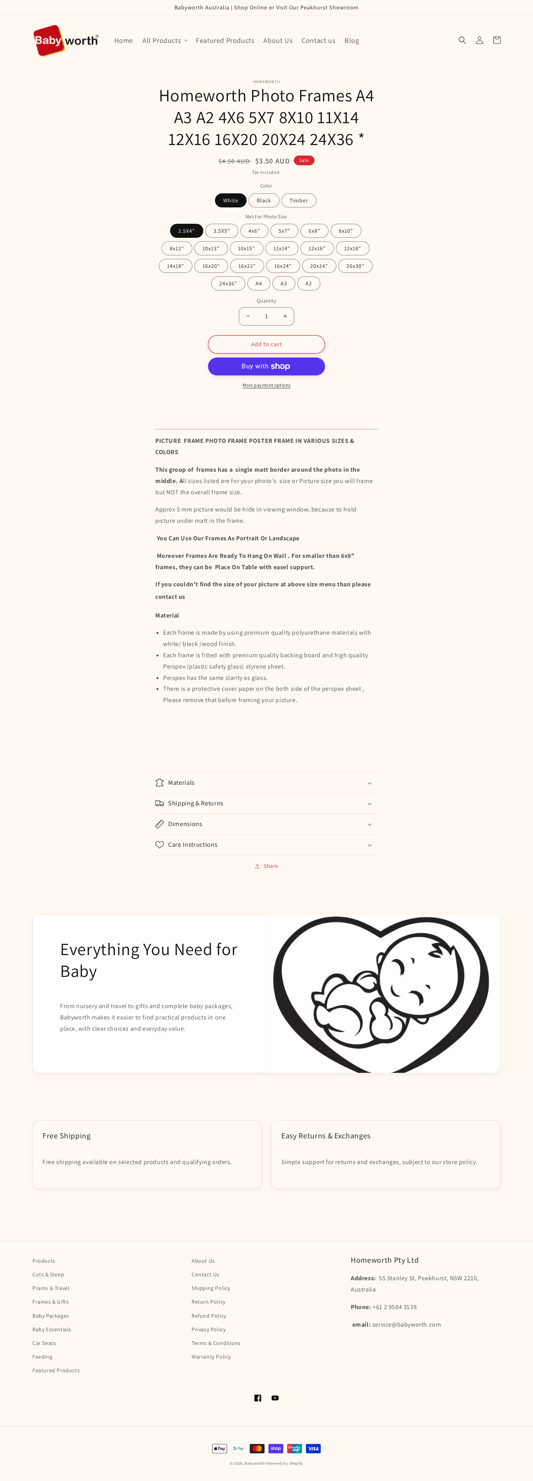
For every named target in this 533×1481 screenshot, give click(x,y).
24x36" (228, 283)
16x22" (247, 265)
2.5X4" (186, 230)
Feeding (42, 1356)
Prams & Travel (50, 1288)
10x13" (211, 248)
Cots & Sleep (48, 1274)
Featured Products (56, 1370)
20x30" (355, 265)
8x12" (177, 248)
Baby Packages (50, 1315)
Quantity (266, 300)
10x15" (246, 248)
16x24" (283, 265)
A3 (284, 283)
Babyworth (255, 1463)
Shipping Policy (211, 1288)
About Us (203, 1260)
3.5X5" (221, 230)
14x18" (175, 265)
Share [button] (271, 865)
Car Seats (44, 1343)
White (230, 200)
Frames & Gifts (50, 1301)
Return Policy (209, 1301)
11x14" (282, 248)
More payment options (267, 385)
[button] (164, 40)
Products (43, 1260)
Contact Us (205, 1274)
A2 (309, 283)
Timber (299, 200)
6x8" (314, 230)
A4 (259, 283)
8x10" (346, 230)
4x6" (254, 230)
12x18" (352, 248)
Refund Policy (209, 1315)
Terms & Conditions (216, 1343)
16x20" (211, 265)
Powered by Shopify (285, 1463)
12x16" (317, 248)
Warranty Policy (211, 1356)
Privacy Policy (209, 1329)
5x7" (284, 230)
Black (264, 200)
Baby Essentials (51, 1329)
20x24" (319, 265)
